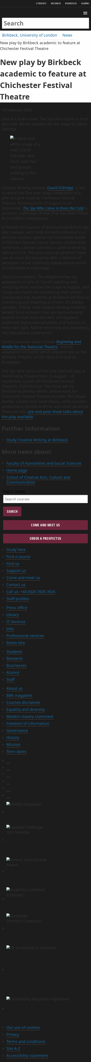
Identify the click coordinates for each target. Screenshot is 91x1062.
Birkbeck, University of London (29, 35)
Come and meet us (45, 525)
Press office (16, 607)
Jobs (10, 628)
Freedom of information (27, 723)
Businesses (71, 3)
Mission (13, 744)
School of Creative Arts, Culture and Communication (38, 480)
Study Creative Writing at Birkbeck (37, 439)
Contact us (16, 584)
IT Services (15, 621)
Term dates (16, 751)
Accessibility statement (27, 1055)
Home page (16, 470)
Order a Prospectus (45, 538)
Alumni (85, 3)
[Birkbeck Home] (45, 12)
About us (14, 688)
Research (56, 3)
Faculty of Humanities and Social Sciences (43, 463)
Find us (12, 563)
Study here (16, 549)
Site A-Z (13, 1048)
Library (12, 614)
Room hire (15, 642)
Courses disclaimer (23, 702)
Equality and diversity (25, 709)
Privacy (12, 1034)
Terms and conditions (25, 1041)
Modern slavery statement (30, 716)
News (67, 35)
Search (12, 511)
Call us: (30, 591)
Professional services (25, 635)
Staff (10, 679)
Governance (17, 730)
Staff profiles (17, 598)
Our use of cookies (23, 1027)
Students (41, 3)
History (12, 737)
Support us (16, 570)
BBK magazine (19, 695)
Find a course (14, 491)
